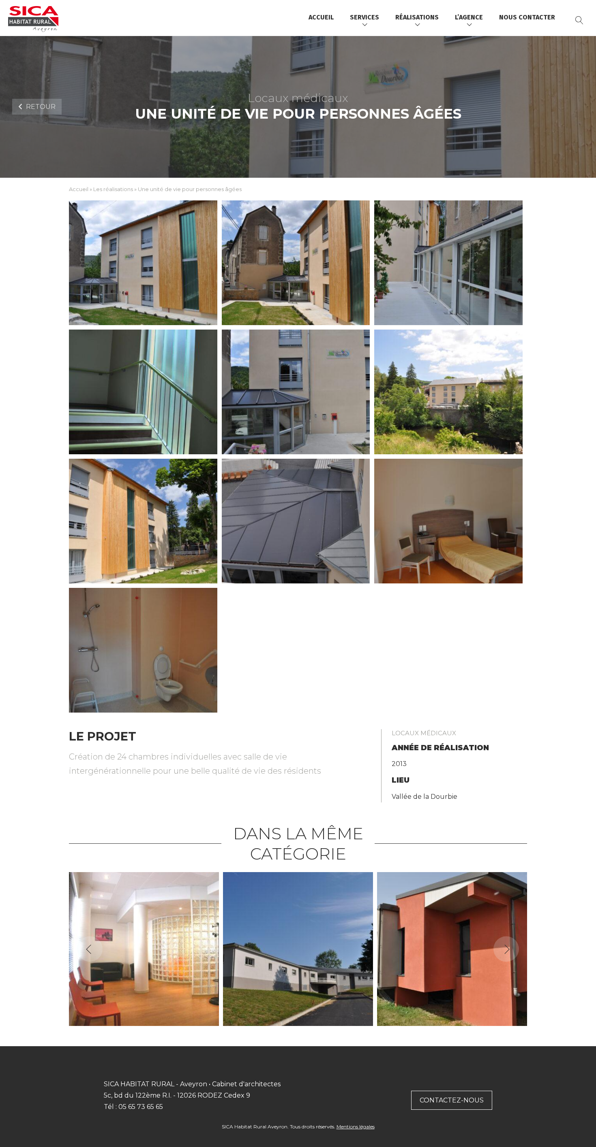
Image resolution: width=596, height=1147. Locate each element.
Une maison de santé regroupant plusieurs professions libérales (298, 1021)
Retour (40, 107)
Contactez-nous (452, 1100)
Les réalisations (113, 189)
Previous (90, 949)
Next (506, 949)
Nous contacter (527, 17)
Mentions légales (356, 1127)
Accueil (321, 17)
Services (364, 17)
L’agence (469, 17)
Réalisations (417, 17)
